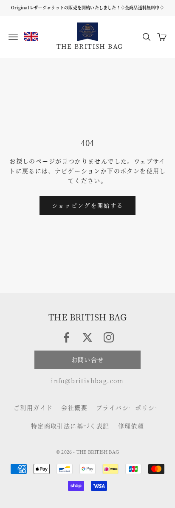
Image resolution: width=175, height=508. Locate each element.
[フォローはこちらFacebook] (66, 337)
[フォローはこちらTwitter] (87, 337)
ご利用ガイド (33, 407)
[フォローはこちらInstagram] (108, 337)
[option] (31, 36)
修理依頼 (131, 425)
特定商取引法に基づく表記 (70, 425)
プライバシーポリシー (128, 407)
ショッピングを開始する (88, 205)
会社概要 (74, 407)
